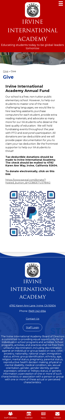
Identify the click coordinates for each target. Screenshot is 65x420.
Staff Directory (10, 418)
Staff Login (32, 327)
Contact (57, 418)
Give (5, 71)
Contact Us (32, 318)
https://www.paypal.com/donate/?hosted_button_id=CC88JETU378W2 (27, 181)
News (43, 418)
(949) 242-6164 (37, 311)
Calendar (29, 418)
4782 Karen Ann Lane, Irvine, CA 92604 (32, 305)
